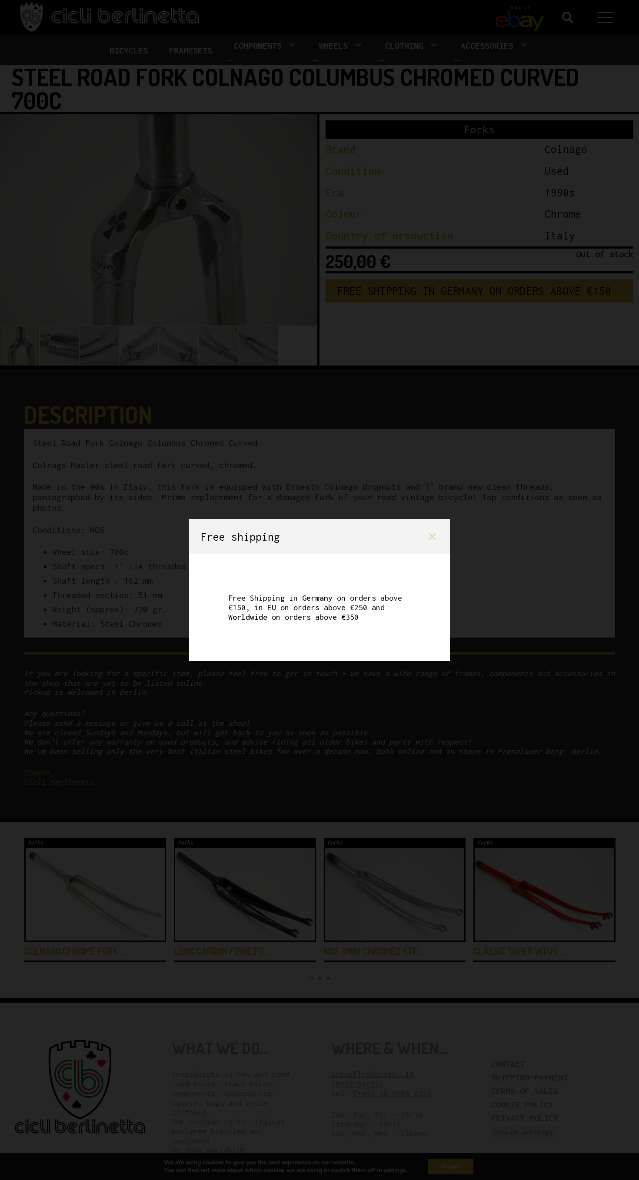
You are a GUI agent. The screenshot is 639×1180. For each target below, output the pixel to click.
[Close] (432, 536)
